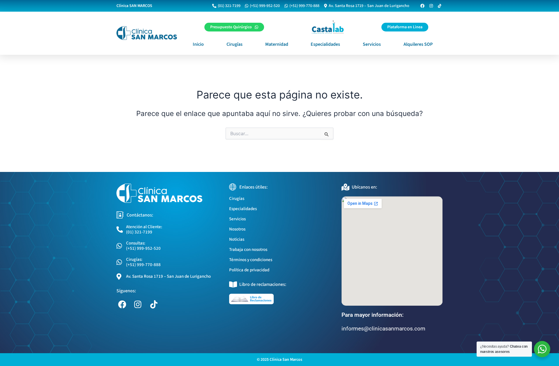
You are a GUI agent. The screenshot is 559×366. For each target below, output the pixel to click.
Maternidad (276, 44)
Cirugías (235, 44)
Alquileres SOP (418, 44)
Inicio (198, 44)
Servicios (372, 44)
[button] (404, 27)
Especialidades (325, 44)
